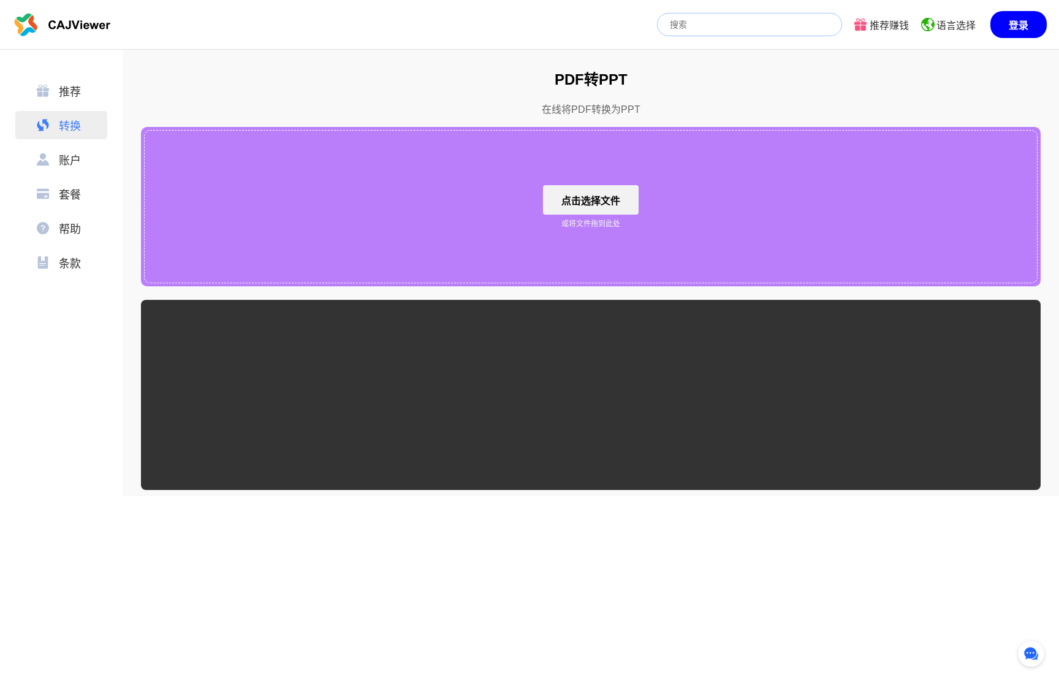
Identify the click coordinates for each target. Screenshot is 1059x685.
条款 (70, 264)
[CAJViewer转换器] (62, 24)
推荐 (70, 92)
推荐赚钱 (889, 25)
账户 (70, 161)
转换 (70, 126)
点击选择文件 (590, 201)
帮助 (70, 229)
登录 (1018, 25)
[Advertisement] (590, 395)
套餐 (70, 195)
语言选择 (956, 25)
